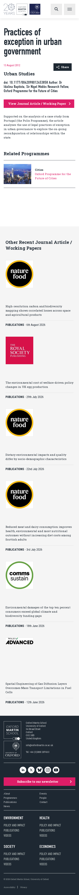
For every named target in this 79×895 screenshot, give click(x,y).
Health (44, 818)
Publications (10, 802)
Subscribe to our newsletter (37, 781)
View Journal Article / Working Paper (37, 103)
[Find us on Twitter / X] (31, 770)
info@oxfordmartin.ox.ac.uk (39, 745)
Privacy (23, 887)
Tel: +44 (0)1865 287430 (37, 751)
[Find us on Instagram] (47, 770)
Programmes (10, 798)
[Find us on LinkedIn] (23, 770)
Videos (7, 835)
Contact (43, 802)
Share (65, 67)
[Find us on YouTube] (56, 770)
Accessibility (9, 887)
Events (43, 793)
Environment (13, 818)
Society (9, 846)
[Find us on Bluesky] (39, 770)
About (7, 793)
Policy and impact (14, 825)
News (7, 806)
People (43, 798)
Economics (48, 846)
